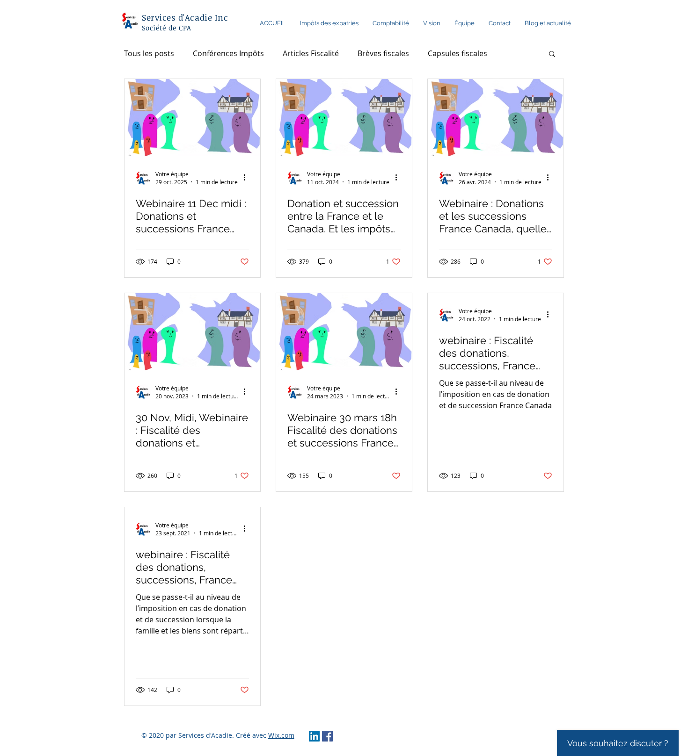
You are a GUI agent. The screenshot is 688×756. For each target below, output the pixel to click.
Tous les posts (149, 53)
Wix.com (281, 735)
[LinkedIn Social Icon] (314, 736)
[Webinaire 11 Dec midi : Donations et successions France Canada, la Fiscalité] (192, 117)
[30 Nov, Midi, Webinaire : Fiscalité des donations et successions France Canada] (192, 331)
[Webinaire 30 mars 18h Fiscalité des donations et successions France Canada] (344, 331)
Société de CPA (166, 27)
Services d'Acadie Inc (185, 17)
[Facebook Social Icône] (327, 736)
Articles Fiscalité (311, 53)
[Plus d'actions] (247, 177)
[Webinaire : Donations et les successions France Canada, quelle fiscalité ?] (496, 117)
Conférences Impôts (228, 53)
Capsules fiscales (457, 53)
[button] (552, 54)
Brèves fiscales (383, 53)
